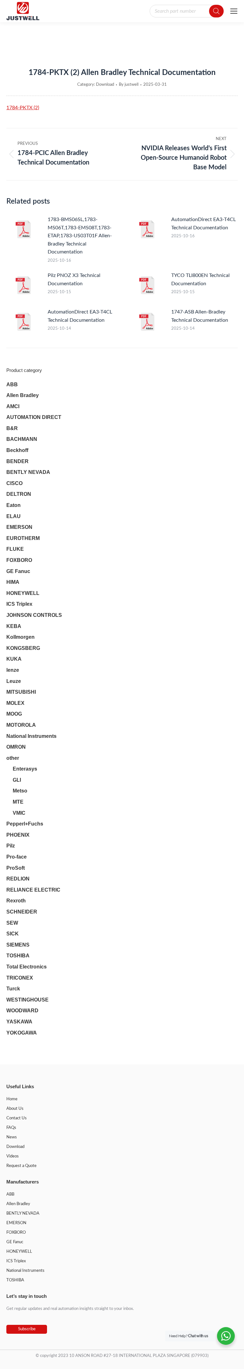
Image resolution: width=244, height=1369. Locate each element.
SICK (12, 933)
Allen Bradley (22, 395)
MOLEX (15, 703)
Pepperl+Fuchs (24, 823)
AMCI (12, 406)
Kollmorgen (20, 637)
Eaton (13, 505)
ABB (12, 384)
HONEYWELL (22, 593)
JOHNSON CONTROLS (34, 615)
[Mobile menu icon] (234, 11)
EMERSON (19, 527)
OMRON (16, 747)
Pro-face (16, 857)
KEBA (13, 626)
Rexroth (16, 900)
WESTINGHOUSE (27, 999)
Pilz (10, 845)
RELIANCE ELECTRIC (33, 890)
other (12, 758)
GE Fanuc (18, 571)
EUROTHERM (23, 538)
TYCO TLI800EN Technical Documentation (200, 279)
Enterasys (25, 769)
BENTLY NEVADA (28, 472)
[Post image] (23, 230)
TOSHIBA (18, 955)
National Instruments (31, 736)
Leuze (13, 681)
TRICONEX (19, 978)
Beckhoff (17, 450)
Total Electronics (26, 966)
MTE (18, 802)
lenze (12, 670)
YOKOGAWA (21, 1032)
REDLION (18, 878)
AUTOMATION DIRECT (33, 417)
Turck (13, 988)
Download (105, 85)
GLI (17, 780)
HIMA (12, 582)
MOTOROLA (21, 725)
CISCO (14, 483)
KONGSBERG (23, 648)
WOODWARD (22, 1010)
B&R (12, 428)
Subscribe (27, 1329)
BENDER (17, 461)
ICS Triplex (19, 604)
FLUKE (15, 549)
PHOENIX (18, 835)
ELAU (13, 516)
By (129, 85)
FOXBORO (19, 560)
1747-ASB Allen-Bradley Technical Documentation (199, 316)
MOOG (14, 714)
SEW (12, 923)
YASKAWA (19, 1021)
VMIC (19, 813)
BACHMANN (21, 439)
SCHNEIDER (21, 911)
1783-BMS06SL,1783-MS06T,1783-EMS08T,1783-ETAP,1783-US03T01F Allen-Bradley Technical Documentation (80, 235)
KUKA (14, 659)
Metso (20, 790)
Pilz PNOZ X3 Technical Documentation (74, 279)
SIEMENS (18, 945)
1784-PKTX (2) (22, 107)
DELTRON (18, 494)
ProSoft (15, 868)
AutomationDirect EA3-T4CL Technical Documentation (203, 223)
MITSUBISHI (21, 692)
